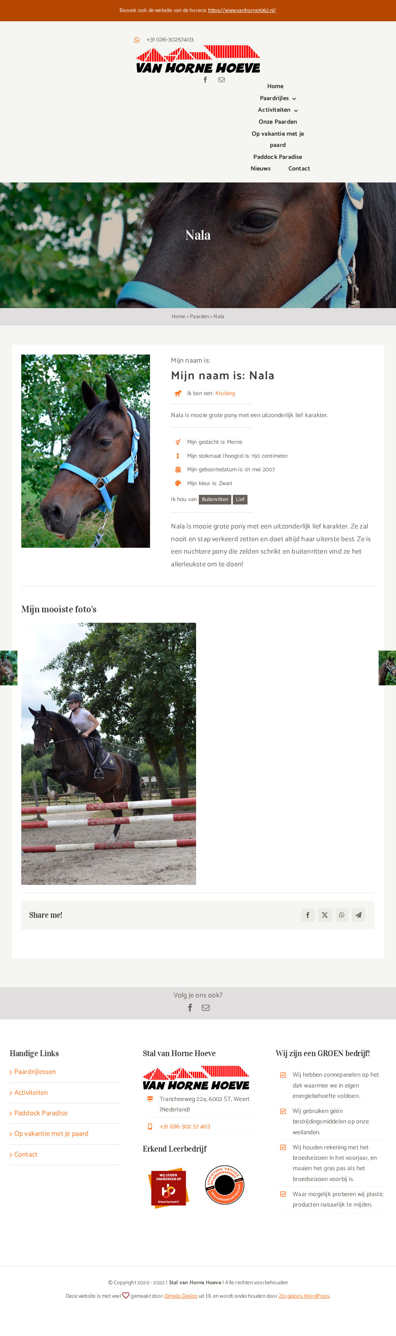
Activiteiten (31, 1093)
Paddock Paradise (41, 1113)
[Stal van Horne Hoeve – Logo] (198, 49)
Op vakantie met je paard (51, 1134)
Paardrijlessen (35, 1072)
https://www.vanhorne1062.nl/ (242, 10)
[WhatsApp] (342, 915)
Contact (26, 1154)
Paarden (199, 316)
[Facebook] (307, 915)
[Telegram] (358, 915)
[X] (324, 915)
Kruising (225, 393)
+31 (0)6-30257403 (170, 39)
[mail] (221, 79)
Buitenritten (215, 499)
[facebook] (205, 79)
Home (179, 316)
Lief (240, 499)
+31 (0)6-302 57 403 (185, 1126)
